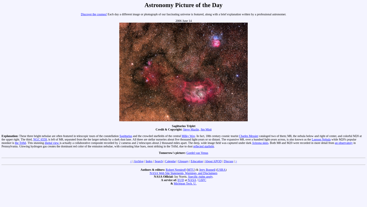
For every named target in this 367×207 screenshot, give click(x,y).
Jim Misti (206, 129)
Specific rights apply (200, 176)
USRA (221, 169)
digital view (52, 143)
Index (149, 161)
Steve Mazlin (191, 129)
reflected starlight (203, 146)
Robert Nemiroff (176, 169)
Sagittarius (125, 136)
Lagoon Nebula (321, 139)
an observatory (344, 143)
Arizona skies (260, 143)
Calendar (170, 161)
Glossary (183, 161)
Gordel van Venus (197, 152)
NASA (192, 180)
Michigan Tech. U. (185, 183)
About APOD (213, 161)
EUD (181, 180)
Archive (139, 161)
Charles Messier (248, 136)
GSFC (202, 180)
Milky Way (188, 136)
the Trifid (20, 143)
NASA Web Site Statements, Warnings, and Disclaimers (183, 173)
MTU (191, 169)
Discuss (228, 161)
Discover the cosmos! (94, 14)
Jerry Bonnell (207, 169)
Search (159, 161)
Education (197, 161)
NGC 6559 (40, 139)
